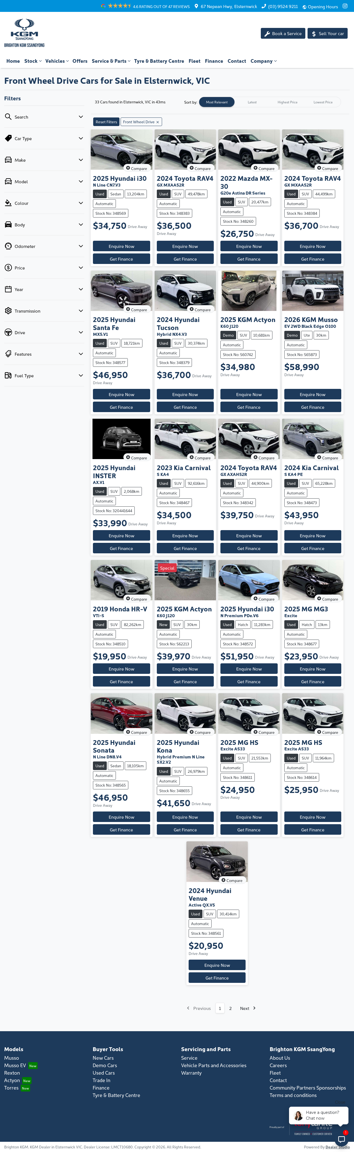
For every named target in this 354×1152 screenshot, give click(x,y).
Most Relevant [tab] (217, 102)
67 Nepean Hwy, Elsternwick (229, 6)
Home (13, 60)
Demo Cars (105, 1065)
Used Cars (104, 1072)
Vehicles (55, 60)
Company (262, 60)
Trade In (101, 1080)
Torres (11, 1087)
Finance (214, 60)
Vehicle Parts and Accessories (213, 1065)
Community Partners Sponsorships (308, 1087)
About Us (280, 1057)
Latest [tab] (252, 102)
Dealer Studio (338, 1147)
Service (189, 1057)
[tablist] (270, 102)
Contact (237, 60)
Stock (31, 60)
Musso (11, 1057)
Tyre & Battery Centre (159, 60)
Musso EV (15, 1065)
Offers (79, 60)
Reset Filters (106, 121)
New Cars (103, 1057)
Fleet (195, 60)
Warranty (191, 1072)
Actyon (12, 1080)
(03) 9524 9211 (283, 6)
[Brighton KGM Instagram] (346, 6)
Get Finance (121, 259)
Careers (278, 1065)
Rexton (12, 1072)
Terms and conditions (293, 1094)
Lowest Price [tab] (323, 102)
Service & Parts (109, 60)
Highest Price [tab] (288, 102)
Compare (139, 168)
